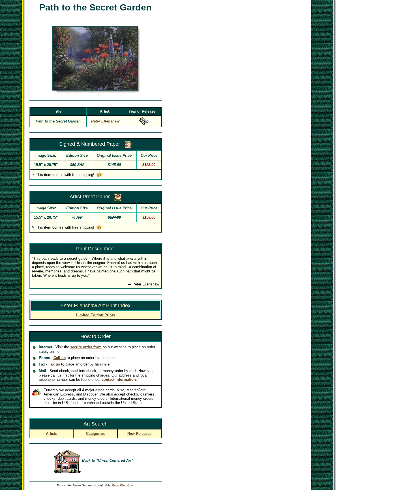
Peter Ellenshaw (122, 485)
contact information (119, 379)
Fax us (54, 364)
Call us (59, 358)
